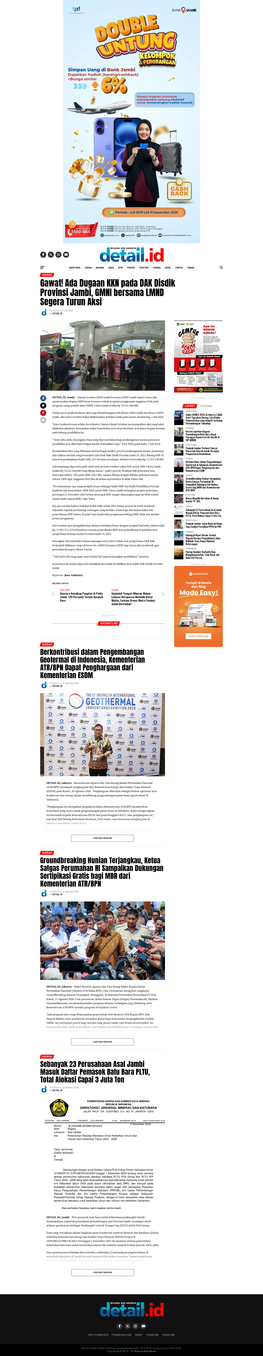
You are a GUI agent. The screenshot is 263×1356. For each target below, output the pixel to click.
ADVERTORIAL (75, 267)
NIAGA (111, 267)
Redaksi (138, 1334)
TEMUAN (190, 267)
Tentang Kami (152, 1334)
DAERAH (88, 267)
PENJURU (131, 267)
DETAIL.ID (57, 313)
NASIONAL (100, 267)
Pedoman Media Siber (122, 1334)
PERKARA (157, 267)
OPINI (120, 267)
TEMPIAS (179, 267)
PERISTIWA (144, 267)
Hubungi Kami (168, 1334)
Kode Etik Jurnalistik (98, 1334)
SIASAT (168, 267)
